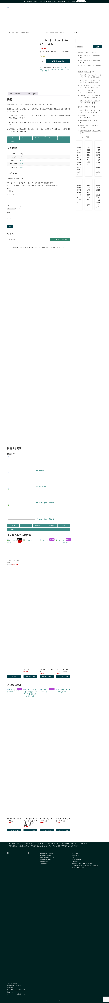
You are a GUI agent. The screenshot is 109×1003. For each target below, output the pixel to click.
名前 (9, 212)
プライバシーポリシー (15, 844)
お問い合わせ (28, 844)
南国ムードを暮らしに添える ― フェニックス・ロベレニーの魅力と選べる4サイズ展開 (79, 158)
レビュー (10, 195)
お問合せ (99, 4)
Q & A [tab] (34, 94)
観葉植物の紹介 (44, 861)
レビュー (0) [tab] (26, 94)
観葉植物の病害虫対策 (46, 855)
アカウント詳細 (92, 4)
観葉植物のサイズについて (69, 844)
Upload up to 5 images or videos (18, 206)
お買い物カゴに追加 (58, 61)
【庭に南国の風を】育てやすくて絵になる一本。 (88, 153)
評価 (8, 188)
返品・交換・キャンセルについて (18, 845)
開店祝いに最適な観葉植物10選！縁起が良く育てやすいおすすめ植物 (98, 194)
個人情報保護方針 (63, 845)
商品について (34, 845)
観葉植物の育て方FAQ (45, 859)
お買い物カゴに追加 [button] (14, 402)
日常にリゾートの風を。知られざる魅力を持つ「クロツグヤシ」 (88, 193)
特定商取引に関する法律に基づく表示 (19, 846)
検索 (97, 47)
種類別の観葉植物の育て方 (47, 857)
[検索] (99, 40)
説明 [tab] (11, 94)
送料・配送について (52, 844)
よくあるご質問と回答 (71, 846)
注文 (86, 4)
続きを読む (14, 676)
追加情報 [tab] (17, 94)
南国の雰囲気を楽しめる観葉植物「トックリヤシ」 (79, 191)
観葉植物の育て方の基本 (46, 853)
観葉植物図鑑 (43, 864)
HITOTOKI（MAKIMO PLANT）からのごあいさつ (47, 846)
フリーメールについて (48, 845)
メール (9, 219)
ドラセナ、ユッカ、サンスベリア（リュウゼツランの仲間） (55, 68)
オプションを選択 (30, 830)
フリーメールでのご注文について (16, 994)
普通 (21, 160)
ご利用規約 (74, 845)
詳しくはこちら (81, 1)
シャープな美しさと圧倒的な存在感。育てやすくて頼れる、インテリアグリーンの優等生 (98, 158)
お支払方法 (84, 844)
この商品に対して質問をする (60, 239)
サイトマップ (39, 844)
